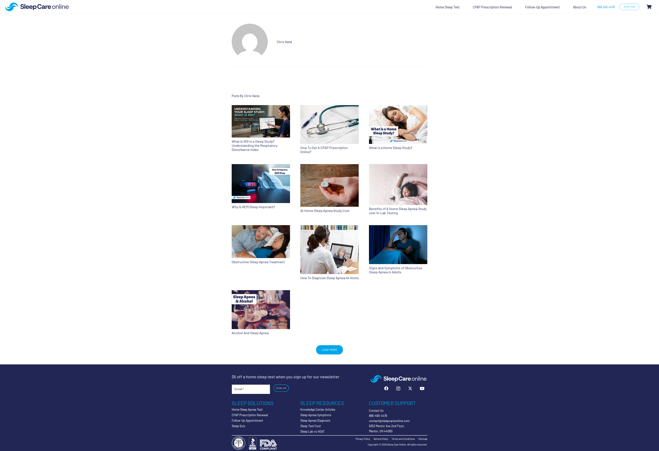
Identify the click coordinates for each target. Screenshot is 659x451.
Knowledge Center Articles (317, 409)
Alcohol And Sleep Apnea (250, 333)
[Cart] (649, 7)
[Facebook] (386, 388)
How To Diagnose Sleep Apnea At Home (329, 278)
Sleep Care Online (396, 444)
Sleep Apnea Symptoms (315, 415)
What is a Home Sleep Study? (390, 148)
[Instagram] (398, 388)
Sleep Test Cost (310, 426)
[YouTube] (422, 388)
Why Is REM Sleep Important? (253, 207)
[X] (410, 388)
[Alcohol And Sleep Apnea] (261, 293)
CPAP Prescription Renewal (250, 415)
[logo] (37, 7)
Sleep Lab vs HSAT (312, 431)
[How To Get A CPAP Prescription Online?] (329, 108)
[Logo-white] (398, 378)
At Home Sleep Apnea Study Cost (324, 211)
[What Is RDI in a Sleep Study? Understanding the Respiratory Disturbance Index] (261, 108)
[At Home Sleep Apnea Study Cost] (329, 167)
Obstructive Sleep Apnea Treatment (258, 262)
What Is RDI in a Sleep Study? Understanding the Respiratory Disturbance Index (255, 145)
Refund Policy (381, 438)
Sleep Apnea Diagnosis (315, 420)
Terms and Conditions (403, 438)
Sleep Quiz (238, 426)
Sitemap (422, 438)
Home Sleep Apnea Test (247, 409)
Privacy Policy (363, 438)
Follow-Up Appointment (247, 420)
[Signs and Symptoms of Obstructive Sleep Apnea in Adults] (398, 228)
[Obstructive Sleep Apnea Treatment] (261, 228)
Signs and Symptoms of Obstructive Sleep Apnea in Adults (395, 270)
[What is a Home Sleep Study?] (398, 108)
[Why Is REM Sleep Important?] (261, 167)
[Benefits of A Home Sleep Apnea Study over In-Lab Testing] (398, 167)
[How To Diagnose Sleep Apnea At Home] (329, 228)
